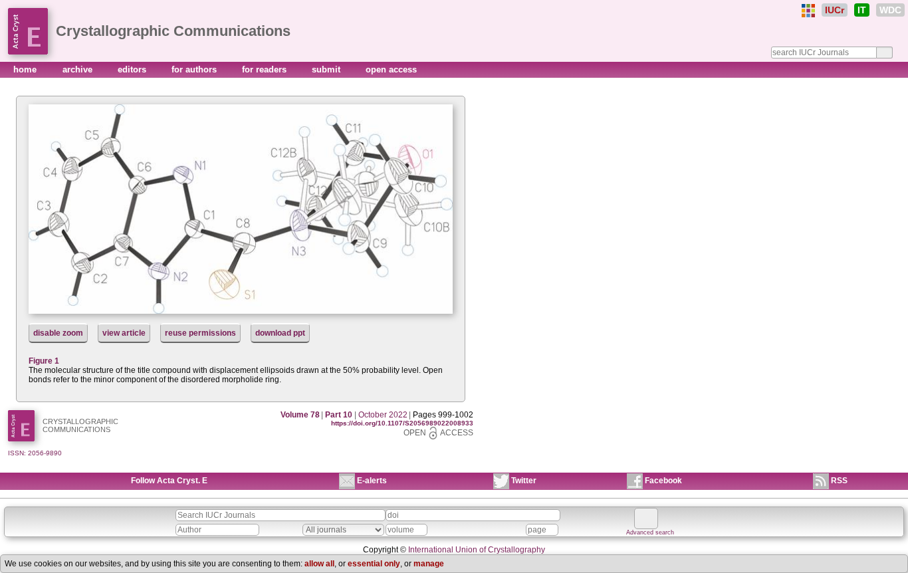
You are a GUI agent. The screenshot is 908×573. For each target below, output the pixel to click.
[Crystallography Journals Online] (808, 10)
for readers (265, 69)
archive (78, 69)
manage (428, 563)
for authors (195, 69)
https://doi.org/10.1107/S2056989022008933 (402, 423)
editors (133, 69)
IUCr (834, 10)
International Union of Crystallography (476, 549)
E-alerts (372, 480)
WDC (890, 10)
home (26, 69)
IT (861, 10)
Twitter (523, 480)
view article (124, 333)
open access (391, 69)
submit (327, 69)
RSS (839, 480)
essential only (374, 563)
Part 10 (338, 414)
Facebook (663, 480)
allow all (319, 563)
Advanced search (650, 532)
